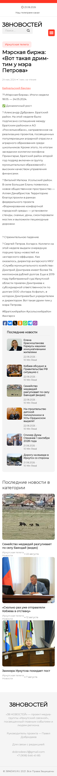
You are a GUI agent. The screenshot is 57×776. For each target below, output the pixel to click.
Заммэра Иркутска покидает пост (26, 670)
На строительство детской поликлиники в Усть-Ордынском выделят (35, 415)
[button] (51, 32)
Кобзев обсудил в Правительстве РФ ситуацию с (36, 369)
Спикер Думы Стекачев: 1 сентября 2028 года (37, 438)
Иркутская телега (13, 552)
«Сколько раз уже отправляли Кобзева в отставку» (23, 609)
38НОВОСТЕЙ (22, 24)
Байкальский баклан (16, 88)
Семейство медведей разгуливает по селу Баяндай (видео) (36, 391)
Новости (7, 555)
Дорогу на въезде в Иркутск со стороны (36, 456)
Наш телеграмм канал (28, 12)
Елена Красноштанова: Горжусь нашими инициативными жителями (35, 346)
